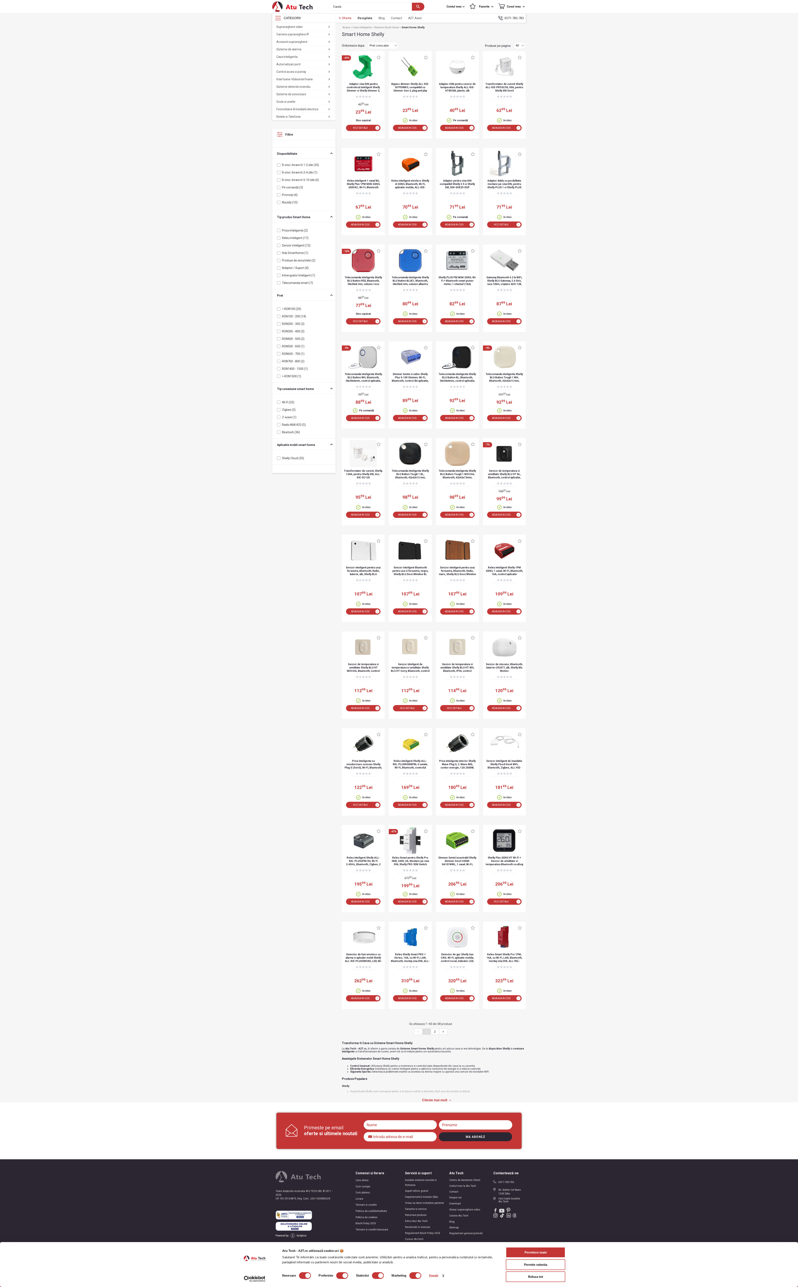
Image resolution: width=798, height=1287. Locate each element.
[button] (456, 6)
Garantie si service (416, 1209)
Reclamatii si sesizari (417, 1227)
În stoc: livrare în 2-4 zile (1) (299, 172)
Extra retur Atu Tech (416, 1221)
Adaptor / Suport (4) (295, 268)
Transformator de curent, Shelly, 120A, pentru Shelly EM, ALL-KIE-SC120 (363, 474)
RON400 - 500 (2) (293, 338)
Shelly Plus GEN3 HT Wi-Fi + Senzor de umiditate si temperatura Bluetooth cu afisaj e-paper (504, 861)
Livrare (359, 1198)
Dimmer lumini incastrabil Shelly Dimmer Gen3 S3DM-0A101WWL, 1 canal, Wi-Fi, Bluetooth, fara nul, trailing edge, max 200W (457, 861)
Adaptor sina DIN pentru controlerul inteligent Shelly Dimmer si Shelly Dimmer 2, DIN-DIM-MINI (363, 88)
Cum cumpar (363, 1186)
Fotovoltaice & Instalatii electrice (297, 109)
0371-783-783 (514, 18)
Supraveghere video (289, 26)
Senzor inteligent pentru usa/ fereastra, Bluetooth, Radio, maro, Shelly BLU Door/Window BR (457, 571)
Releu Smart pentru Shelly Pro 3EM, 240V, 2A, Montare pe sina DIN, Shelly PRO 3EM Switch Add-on (410, 861)
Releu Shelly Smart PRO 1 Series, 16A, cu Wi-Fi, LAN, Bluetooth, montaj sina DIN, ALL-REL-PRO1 (410, 958)
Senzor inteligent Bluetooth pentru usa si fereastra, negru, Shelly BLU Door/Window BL (410, 571)
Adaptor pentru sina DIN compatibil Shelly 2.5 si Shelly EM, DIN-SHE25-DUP (457, 184)
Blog (382, 18)
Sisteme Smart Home (386, 27)
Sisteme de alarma (288, 49)
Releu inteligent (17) (295, 238)
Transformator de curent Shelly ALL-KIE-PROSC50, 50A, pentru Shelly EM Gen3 (504, 87)
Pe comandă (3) (292, 187)
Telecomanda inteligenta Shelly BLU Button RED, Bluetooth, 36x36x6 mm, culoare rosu (363, 281)
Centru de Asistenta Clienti (464, 1180)
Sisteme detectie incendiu (293, 86)
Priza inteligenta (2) (295, 230)
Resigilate (365, 18)
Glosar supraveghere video (464, 1209)
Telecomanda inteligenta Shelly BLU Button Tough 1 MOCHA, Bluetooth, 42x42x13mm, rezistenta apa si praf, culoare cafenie (457, 474)
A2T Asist (415, 18)
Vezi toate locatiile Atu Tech (509, 1200)
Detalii (433, 1275)
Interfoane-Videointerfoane (294, 79)
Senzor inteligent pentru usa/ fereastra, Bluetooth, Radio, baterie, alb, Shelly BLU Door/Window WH (363, 571)
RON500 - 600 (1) (293, 346)
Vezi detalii (360, 127)
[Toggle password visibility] (370, 1135)
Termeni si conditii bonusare (372, 1229)
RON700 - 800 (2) (293, 361)
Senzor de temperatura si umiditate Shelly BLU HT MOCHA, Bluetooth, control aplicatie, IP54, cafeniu (363, 668)
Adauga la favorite (379, 57)
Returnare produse (415, 1215)
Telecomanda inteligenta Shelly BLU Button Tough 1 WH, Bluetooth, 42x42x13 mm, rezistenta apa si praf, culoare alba (504, 378)
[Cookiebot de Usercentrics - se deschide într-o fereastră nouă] (254, 1279)
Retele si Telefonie (288, 116)
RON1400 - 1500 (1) (295, 368)
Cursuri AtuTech (414, 1239)
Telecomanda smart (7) (297, 283)
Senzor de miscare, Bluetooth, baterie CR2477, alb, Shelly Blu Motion (504, 667)
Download (455, 1203)
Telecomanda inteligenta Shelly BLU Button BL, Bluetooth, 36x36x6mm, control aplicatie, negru (457, 378)
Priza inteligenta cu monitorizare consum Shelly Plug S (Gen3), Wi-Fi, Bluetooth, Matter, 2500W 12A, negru (363, 765)
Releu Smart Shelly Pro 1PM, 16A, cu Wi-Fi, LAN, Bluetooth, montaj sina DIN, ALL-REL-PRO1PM (504, 958)
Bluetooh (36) (291, 432)
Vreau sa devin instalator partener (424, 1203)
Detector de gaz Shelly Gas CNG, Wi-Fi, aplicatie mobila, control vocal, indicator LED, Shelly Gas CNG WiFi (457, 958)
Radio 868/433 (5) (294, 424)
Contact (396, 18)
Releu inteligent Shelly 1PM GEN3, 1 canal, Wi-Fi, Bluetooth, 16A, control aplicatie (504, 571)
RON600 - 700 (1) (293, 353)
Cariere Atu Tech (458, 1215)
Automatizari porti (288, 64)
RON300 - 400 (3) (293, 331)
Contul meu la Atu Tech (462, 1185)
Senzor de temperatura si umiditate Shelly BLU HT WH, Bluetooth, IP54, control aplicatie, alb (457, 668)
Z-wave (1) (289, 417)
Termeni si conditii (366, 1204)
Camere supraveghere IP (292, 34)
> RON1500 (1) (291, 376)
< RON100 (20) (291, 309)
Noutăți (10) (290, 202)
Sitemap (454, 1227)
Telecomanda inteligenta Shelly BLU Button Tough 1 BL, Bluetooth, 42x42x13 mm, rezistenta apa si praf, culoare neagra (410, 474)
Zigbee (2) (289, 409)
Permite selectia (535, 1264)
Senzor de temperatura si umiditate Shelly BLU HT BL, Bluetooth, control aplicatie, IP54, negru (504, 474)
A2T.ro (362, 1048)
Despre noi (455, 1197)
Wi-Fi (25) (288, 402)
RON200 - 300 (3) (293, 323)
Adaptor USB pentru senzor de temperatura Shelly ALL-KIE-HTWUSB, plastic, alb (457, 87)
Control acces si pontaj (291, 71)
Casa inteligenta (287, 56)
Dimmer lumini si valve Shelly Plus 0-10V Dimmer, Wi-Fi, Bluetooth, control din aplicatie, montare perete (410, 378)
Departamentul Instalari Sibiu (421, 1196)
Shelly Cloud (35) (293, 458)
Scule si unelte (285, 101)
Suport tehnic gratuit (416, 1190)
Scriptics (302, 1235)
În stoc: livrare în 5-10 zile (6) (300, 180)
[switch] (342, 1275)
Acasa (346, 27)
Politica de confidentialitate (371, 1211)
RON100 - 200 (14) (294, 316)
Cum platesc (363, 1192)
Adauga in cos (407, 127)
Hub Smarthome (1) (295, 253)
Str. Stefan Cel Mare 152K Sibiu (509, 1191)
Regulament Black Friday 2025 (422, 1233)
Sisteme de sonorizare (291, 94)
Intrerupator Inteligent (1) (298, 275)
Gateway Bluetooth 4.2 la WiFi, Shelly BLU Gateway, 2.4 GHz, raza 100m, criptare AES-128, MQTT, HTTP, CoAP (504, 281)
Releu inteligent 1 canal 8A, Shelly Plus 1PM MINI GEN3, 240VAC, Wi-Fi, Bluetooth (363, 184)
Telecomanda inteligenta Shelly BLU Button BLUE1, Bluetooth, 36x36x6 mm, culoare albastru (410, 281)
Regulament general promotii (466, 1233)
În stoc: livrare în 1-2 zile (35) (300, 165)
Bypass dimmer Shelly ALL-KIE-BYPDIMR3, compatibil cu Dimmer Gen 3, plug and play (410, 87)
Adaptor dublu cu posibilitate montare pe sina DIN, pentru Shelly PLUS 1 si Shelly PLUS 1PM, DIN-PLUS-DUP (504, 184)
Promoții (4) (290, 195)
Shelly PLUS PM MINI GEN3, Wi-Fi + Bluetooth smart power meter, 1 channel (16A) (457, 281)
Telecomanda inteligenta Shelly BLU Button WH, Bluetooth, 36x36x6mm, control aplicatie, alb (363, 378)
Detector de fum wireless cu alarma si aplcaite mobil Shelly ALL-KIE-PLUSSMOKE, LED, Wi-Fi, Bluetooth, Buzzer (363, 958)
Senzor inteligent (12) (296, 245)
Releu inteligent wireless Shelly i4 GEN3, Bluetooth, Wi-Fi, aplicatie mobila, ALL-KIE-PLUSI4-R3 (410, 184)
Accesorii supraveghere (291, 41)
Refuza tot (535, 1276)
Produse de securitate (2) (298, 260)
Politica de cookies (366, 1217)
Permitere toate (536, 1252)
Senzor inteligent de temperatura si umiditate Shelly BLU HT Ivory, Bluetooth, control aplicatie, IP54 (410, 668)
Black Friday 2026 (366, 1223)
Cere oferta (362, 1180)
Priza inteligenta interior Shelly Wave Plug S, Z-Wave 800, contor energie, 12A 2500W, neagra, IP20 (457, 765)
